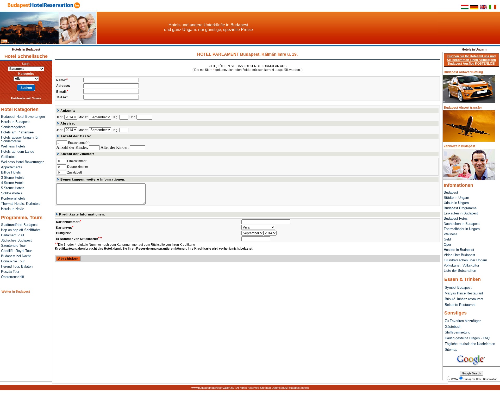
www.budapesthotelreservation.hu (212, 387)
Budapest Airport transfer (463, 107)
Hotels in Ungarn (474, 49)
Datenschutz (280, 387)
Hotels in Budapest (26, 49)
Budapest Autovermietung (463, 72)
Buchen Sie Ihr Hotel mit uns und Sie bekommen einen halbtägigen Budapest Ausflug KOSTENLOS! (471, 59)
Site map (265, 387)
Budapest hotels (299, 387)
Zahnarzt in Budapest (459, 146)
